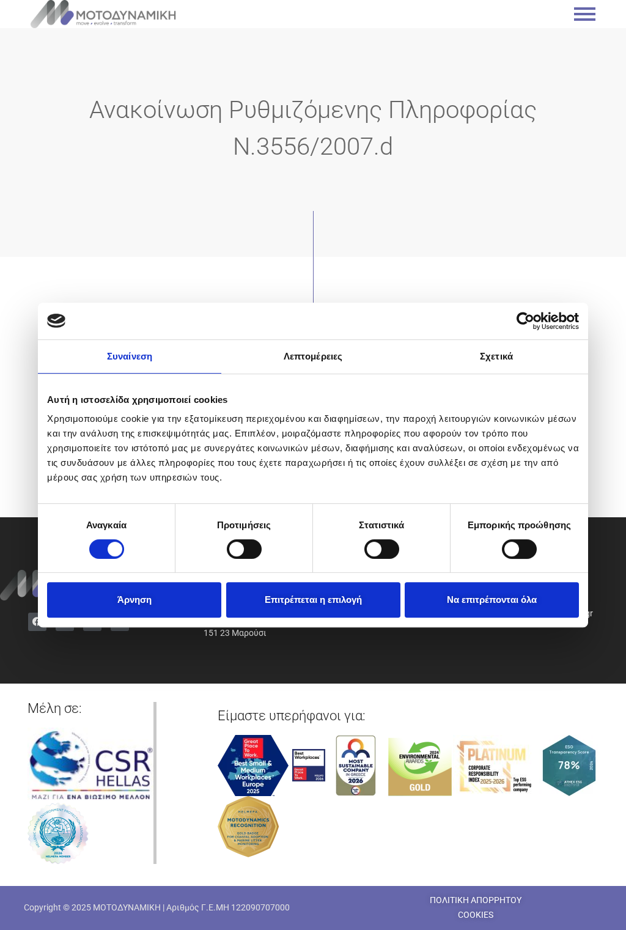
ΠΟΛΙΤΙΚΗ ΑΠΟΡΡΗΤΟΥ (475, 900)
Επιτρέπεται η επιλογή (313, 599)
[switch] (244, 549)
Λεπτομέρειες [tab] (313, 356)
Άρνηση (134, 599)
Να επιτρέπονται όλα (492, 599)
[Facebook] (37, 622)
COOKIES (475, 915)
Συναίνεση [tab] (129, 356)
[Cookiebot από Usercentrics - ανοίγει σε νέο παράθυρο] (525, 321)
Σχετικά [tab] (496, 356)
